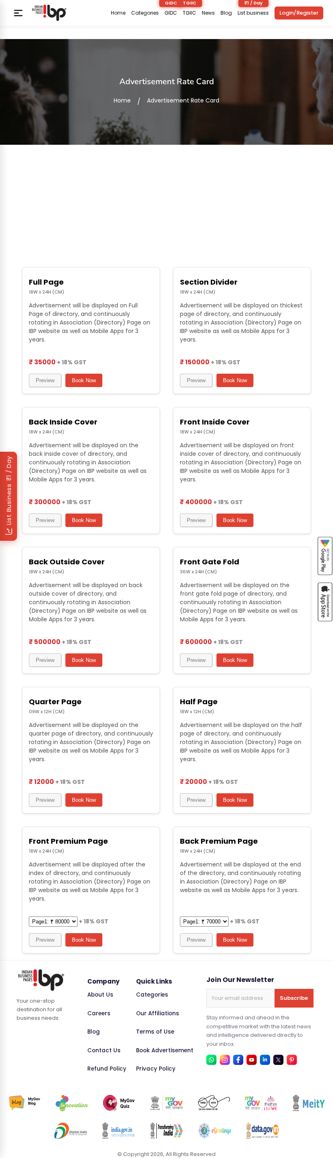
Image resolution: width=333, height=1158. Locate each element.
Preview (45, 380)
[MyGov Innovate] (72, 1103)
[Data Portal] (262, 1130)
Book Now (84, 380)
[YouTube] (252, 1060)
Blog (226, 13)
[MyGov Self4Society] (261, 1103)
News (208, 13)
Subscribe (294, 998)
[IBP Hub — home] (49, 13)
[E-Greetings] (214, 1130)
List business (253, 13)
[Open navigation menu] (18, 13)
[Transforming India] (166, 1130)
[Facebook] (238, 1060)
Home (118, 13)
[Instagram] (225, 1060)
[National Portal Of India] (118, 1130)
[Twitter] (278, 1060)
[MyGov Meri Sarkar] (166, 1103)
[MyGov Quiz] (119, 1103)
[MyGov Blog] (25, 1103)
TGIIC (189, 13)
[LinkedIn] (265, 1060)
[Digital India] (70, 1130)
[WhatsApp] (211, 1060)
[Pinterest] (292, 1060)
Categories (145, 13)
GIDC (170, 13)
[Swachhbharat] (214, 1103)
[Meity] (308, 1103)
